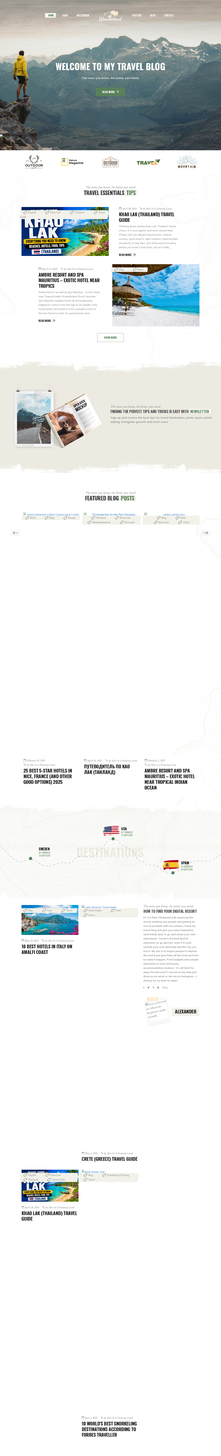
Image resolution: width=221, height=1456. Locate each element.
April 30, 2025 (34, 760)
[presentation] (15, 533)
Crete (118, 910)
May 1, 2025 (91, 1153)
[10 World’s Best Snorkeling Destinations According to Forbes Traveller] (110, 1291)
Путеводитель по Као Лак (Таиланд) (46, 769)
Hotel (140, 269)
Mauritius (103, 522)
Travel (125, 522)
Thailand (79, 212)
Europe (183, 520)
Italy (49, 910)
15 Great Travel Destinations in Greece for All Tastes (167, 533)
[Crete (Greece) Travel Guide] (110, 1026)
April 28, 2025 (129, 209)
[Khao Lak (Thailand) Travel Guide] (65, 231)
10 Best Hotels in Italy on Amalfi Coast (47, 949)
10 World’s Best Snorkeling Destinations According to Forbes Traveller (109, 1429)
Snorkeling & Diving (118, 1175)
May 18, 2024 (31, 940)
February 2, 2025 (95, 760)
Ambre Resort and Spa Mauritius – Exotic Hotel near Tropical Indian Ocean (109, 779)
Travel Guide (94, 910)
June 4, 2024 (91, 1418)
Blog (121, 269)
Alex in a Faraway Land (157, 209)
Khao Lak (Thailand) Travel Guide (146, 217)
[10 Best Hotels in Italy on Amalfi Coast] (50, 920)
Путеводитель (41, 522)
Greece (163, 525)
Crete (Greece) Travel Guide (109, 1158)
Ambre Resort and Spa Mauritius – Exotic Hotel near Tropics (69, 280)
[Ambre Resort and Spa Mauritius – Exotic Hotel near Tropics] (155, 295)
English (32, 212)
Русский (69, 522)
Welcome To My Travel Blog (110, 66)
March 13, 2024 (49, 269)
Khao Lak (55, 212)
